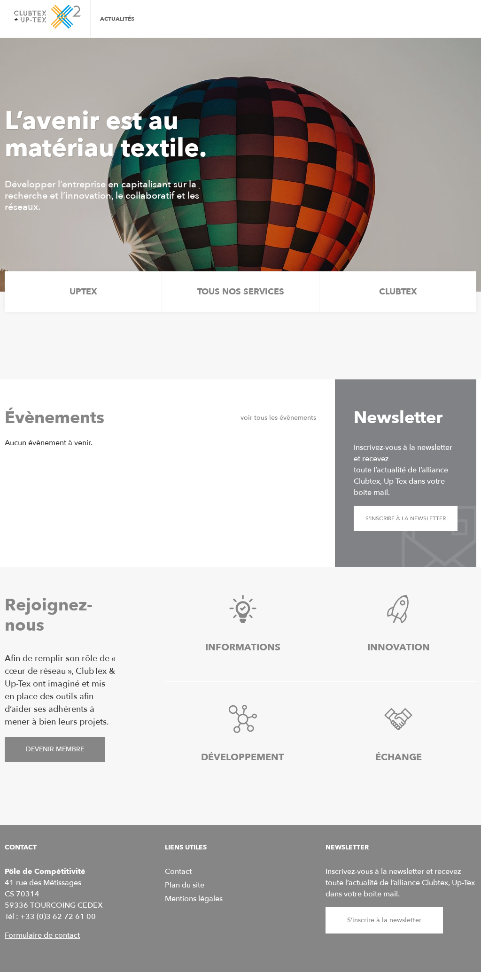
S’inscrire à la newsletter (405, 518)
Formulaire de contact (42, 935)
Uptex (83, 292)
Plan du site (184, 885)
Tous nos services (240, 292)
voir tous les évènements (278, 417)
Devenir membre (55, 749)
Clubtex (398, 292)
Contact (178, 871)
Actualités (117, 19)
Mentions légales (194, 899)
